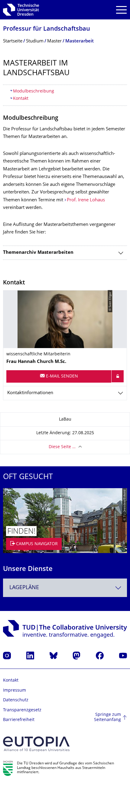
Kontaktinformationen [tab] (30, 393)
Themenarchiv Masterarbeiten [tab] (38, 252)
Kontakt (20, 99)
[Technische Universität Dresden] (21, 10)
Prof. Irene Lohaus (86, 200)
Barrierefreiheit (18, 720)
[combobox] (65, 588)
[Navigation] (121, 10)
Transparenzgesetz (22, 710)
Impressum (14, 691)
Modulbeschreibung (33, 91)
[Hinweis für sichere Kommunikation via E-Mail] (118, 376)
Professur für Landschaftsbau (46, 29)
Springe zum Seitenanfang (107, 717)
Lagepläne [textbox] (24, 587)
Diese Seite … (62, 447)
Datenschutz (15, 700)
